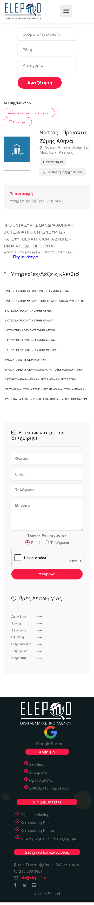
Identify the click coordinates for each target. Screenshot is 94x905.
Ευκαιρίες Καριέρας (49, 788)
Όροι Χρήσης (41, 780)
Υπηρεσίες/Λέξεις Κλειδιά (35, 201)
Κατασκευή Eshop (37, 830)
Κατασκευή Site (35, 822)
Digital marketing (34, 814)
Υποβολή (47, 574)
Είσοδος (36, 764)
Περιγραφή (21, 193)
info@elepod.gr (33, 877)
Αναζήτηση (39, 83)
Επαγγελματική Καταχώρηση (48, 838)
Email (35, 542)
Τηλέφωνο (59, 542)
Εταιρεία (38, 772)
